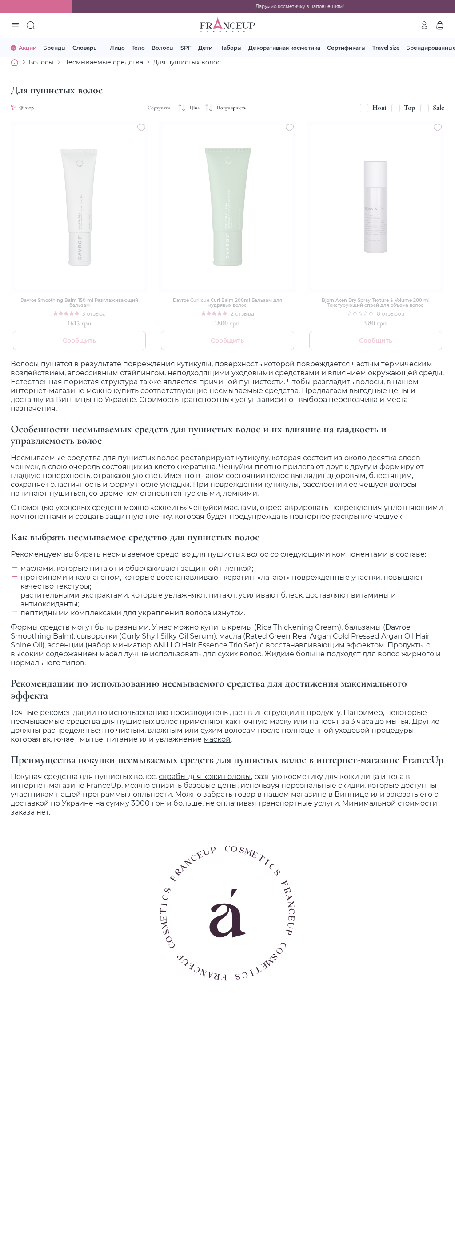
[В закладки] (141, 127)
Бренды (54, 47)
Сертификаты (346, 47)
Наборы (230, 47)
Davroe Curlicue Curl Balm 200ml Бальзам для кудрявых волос (227, 303)
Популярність (231, 107)
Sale (438, 107)
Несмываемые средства (103, 62)
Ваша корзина (439, 25)
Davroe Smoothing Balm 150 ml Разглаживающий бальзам (79, 303)
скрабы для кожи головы (205, 776)
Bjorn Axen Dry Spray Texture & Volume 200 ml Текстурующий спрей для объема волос (376, 303)
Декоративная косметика (284, 47)
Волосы (163, 47)
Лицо (117, 47)
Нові (379, 107)
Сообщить (79, 340)
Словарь (84, 47)
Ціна (194, 107)
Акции (27, 47)
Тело (138, 47)
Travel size (385, 47)
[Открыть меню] (15, 25)
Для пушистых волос (187, 62)
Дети (205, 47)
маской (217, 739)
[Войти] (424, 25)
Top (409, 107)
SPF (186, 47)
